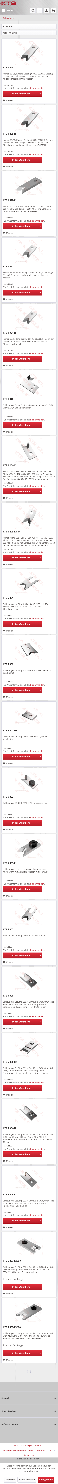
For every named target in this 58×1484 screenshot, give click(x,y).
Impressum (29, 1455)
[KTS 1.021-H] (29, 318)
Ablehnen (10, 1479)
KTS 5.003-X (9, 863)
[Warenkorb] (53, 10)
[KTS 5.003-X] (29, 848)
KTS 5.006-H (9, 1128)
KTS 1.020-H (9, 133)
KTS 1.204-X (9, 465)
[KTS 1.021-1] (29, 251)
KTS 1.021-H (9, 332)
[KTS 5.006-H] (29, 1113)
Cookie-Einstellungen (23, 1445)
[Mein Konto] (46, 10)
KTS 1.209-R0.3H (12, 531)
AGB (51, 1450)
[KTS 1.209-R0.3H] (29, 517)
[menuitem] (7, 10)
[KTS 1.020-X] (29, 185)
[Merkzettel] (40, 10)
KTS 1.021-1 (9, 266)
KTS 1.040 (8, 399)
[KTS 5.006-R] (29, 1179)
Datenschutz (41, 1450)
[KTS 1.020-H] (29, 119)
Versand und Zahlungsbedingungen (18, 1450)
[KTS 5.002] (29, 649)
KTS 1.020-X (9, 200)
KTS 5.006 (8, 995)
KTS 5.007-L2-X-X (12, 1260)
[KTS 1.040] (29, 384)
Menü (10, 10)
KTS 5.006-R (9, 1194)
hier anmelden (37, 88)
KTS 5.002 (8, 664)
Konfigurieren (46, 1479)
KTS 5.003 (8, 796)
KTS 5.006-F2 (10, 1062)
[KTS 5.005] (29, 914)
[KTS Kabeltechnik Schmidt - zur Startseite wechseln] (8, 3)
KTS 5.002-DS (10, 730)
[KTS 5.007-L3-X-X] (29, 1312)
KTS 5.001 (8, 598)
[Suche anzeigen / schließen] (33, 10)
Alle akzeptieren (27, 1479)
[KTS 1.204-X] (29, 450)
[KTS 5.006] (29, 981)
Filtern (9, 26)
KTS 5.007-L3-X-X (12, 1327)
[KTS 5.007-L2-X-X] (29, 1246)
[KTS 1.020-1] (29, 52)
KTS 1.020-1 (9, 67)
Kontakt (38, 1445)
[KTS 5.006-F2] (29, 1047)
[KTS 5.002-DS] (29, 715)
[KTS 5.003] (29, 782)
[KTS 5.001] (29, 583)
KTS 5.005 (8, 929)
